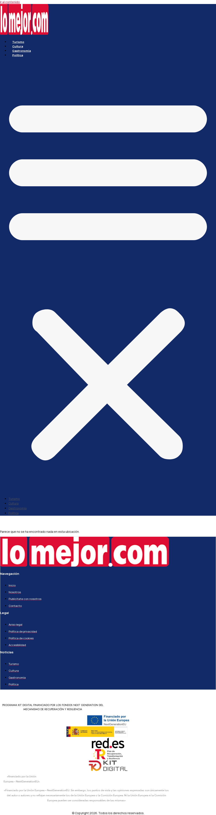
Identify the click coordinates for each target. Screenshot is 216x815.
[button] (108, 277)
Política (17, 55)
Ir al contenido (10, 2)
